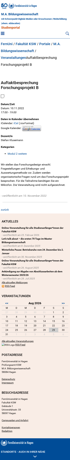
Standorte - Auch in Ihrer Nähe (23, 451)
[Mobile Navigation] (2, 33)
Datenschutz (8, 379)
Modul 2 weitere (17, 153)
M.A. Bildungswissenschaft (19, 14)
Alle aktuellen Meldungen (15, 282)
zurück (5, 209)
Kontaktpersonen (11, 427)
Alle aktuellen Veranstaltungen (18, 341)
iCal (16, 123)
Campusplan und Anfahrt (15, 420)
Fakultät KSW (26, 44)
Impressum (8, 382)
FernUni (7, 44)
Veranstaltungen (13, 58)
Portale (44, 44)
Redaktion (7, 431)
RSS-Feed (10, 286)
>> (63, 303)
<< (6, 303)
